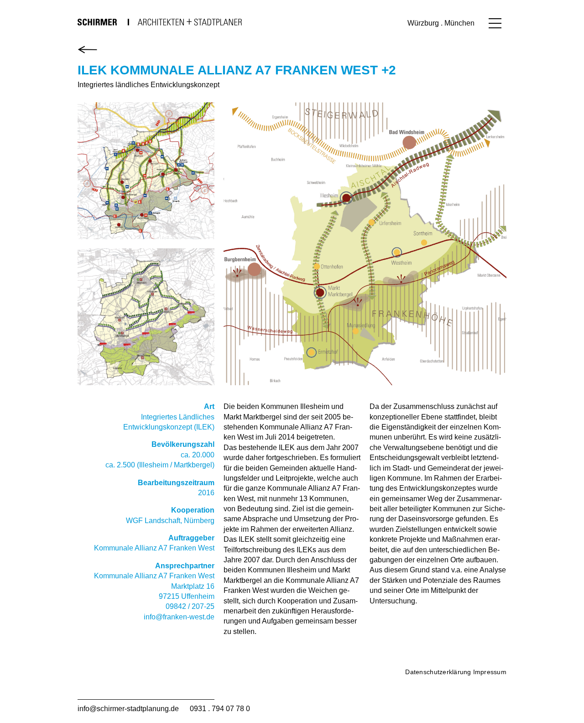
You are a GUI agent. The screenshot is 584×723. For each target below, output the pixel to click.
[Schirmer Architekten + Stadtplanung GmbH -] (160, 22)
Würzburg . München (440, 23)
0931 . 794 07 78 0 (220, 709)
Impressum (489, 672)
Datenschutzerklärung (438, 672)
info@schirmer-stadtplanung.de (128, 709)
